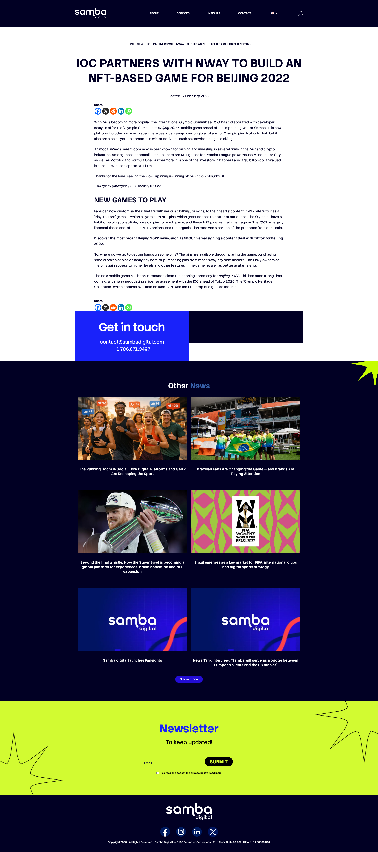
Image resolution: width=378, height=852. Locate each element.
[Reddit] (113, 111)
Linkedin (197, 832)
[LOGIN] (300, 13)
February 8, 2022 (148, 186)
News (141, 44)
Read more (215, 773)
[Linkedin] (121, 111)
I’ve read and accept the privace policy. (191, 773)
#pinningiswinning (169, 176)
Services (183, 13)
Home (131, 44)
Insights (214, 13)
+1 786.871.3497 (132, 349)
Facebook (165, 832)
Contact (244, 13)
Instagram (181, 832)
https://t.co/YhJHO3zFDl (204, 176)
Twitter (213, 832)
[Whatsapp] (128, 111)
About (154, 13)
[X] (105, 111)
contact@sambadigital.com (132, 342)
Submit (219, 762)
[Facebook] (97, 111)
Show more (189, 679)
